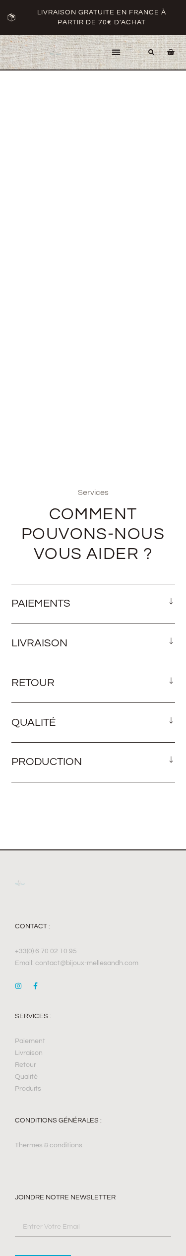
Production (46, 762)
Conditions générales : (58, 1120)
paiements (40, 603)
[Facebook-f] (35, 985)
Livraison (39, 643)
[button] (116, 52)
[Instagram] (18, 985)
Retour (33, 683)
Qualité (33, 722)
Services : (33, 1016)
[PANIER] (166, 52)
